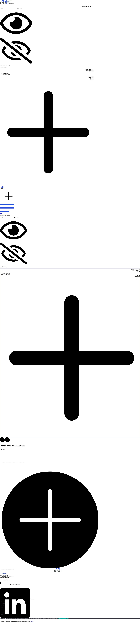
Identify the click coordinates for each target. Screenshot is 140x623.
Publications (3, 607)
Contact (2, 614)
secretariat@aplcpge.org (4, 577)
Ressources (2, 609)
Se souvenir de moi (4, 65)
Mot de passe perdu (4, 67)
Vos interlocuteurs (3, 603)
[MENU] (7, 211)
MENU (1, 213)
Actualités (2, 605)
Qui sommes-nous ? (4, 601)
